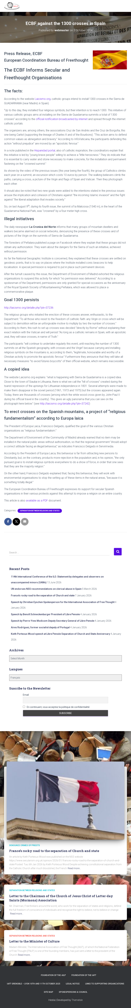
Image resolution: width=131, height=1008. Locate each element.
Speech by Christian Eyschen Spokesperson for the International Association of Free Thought (62, 602)
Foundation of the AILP (53, 975)
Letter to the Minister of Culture (34, 941)
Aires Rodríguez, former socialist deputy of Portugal (40, 627)
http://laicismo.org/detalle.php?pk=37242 (64, 403)
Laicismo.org (42, 98)
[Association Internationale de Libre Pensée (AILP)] (13, 6)
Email (26, 694)
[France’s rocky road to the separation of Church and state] (65, 800)
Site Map (48, 992)
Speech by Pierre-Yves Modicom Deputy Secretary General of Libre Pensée (52, 620)
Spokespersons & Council (73, 992)
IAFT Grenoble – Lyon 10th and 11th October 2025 (33, 984)
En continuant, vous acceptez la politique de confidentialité (58, 707)
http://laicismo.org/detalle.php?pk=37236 (28, 307)
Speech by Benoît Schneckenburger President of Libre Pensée (45, 614)
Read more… (74, 868)
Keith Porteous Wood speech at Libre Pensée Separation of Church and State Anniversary (60, 634)
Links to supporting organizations (104, 984)
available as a (37, 500)
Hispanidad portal (44, 150)
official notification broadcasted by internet (62, 119)
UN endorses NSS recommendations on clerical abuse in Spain (46, 589)
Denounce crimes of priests (24, 845)
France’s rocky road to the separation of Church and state (43, 595)
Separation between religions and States (40, 511)
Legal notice (73, 984)
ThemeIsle (77, 1000)
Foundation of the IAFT (83, 975)
